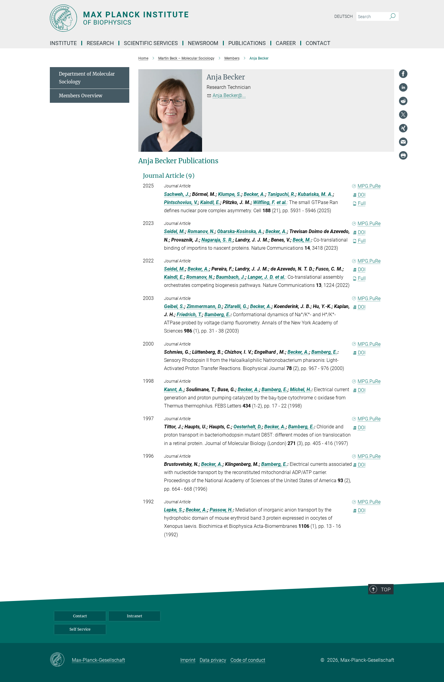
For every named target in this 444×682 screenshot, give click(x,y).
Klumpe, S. (229, 194)
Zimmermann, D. (204, 306)
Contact (318, 43)
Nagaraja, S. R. (217, 240)
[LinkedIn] (403, 87)
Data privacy (213, 660)
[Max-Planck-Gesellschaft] (61, 660)
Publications (247, 43)
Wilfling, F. (264, 202)
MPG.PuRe (369, 186)
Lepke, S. (173, 510)
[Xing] (403, 128)
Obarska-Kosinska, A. (240, 231)
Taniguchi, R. (281, 194)
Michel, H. (300, 389)
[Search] (392, 16)
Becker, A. (254, 194)
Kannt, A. (174, 389)
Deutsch (343, 16)
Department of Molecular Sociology (87, 78)
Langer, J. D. (261, 277)
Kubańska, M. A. (315, 194)
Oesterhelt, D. (247, 427)
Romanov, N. (201, 231)
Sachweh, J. (177, 194)
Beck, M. (302, 240)
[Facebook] (403, 73)
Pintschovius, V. (181, 202)
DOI (361, 195)
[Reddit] (403, 101)
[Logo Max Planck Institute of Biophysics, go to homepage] (163, 18)
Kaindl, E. (210, 202)
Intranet (134, 616)
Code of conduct (247, 660)
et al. (282, 202)
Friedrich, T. (189, 314)
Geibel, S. (174, 306)
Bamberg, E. (217, 314)
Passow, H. (221, 510)
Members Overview (80, 96)
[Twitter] (403, 114)
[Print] (403, 155)
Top (386, 589)
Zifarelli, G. (236, 306)
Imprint (187, 660)
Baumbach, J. (230, 277)
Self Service (80, 629)
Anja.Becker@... (229, 95)
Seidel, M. (174, 231)
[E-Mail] (403, 141)
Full (362, 203)
